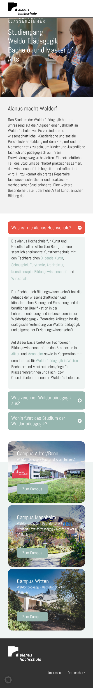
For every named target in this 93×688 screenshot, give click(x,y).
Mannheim (35, 353)
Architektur (55, 264)
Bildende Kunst (52, 258)
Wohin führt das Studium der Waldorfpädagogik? (38, 421)
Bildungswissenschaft (51, 271)
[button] (46, 227)
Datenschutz (76, 672)
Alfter (15, 353)
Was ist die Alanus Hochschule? (41, 227)
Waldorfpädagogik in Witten (57, 360)
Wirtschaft (19, 278)
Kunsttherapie (22, 271)
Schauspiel (19, 264)
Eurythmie (37, 264)
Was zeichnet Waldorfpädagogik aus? (41, 400)
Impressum (55, 672)
